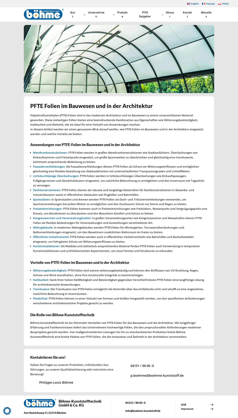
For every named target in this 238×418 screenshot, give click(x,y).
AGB (183, 404)
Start (72, 14)
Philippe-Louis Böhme (56, 382)
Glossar (170, 14)
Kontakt (187, 14)
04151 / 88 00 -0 (142, 366)
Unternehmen (96, 14)
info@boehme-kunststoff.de (142, 410)
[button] (7, 411)
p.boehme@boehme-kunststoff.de (157, 375)
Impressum (187, 408)
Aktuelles (206, 14)
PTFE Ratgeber (145, 14)
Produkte (122, 14)
